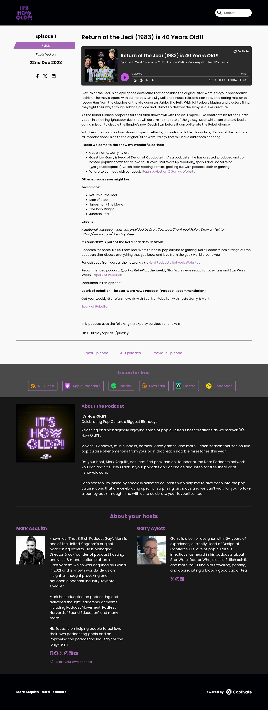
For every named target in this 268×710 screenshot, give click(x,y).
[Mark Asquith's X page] (61, 653)
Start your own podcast (73, 662)
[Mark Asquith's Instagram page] (66, 653)
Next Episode (97, 352)
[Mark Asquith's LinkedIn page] (71, 653)
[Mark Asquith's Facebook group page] (56, 653)
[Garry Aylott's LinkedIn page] (182, 579)
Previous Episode (167, 352)
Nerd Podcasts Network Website (174, 262)
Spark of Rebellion (108, 275)
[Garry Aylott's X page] (172, 579)
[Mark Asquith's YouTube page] (75, 653)
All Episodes (130, 352)
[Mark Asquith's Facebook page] (51, 653)
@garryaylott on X (156, 171)
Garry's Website (183, 171)
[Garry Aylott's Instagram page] (177, 579)
